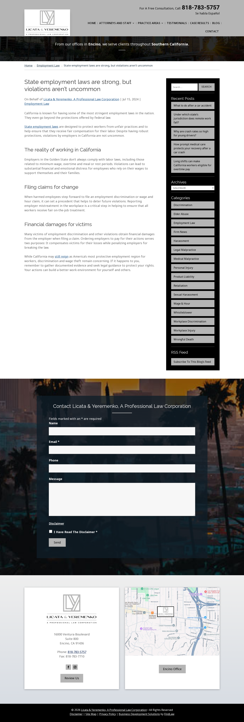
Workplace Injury (184, 330)
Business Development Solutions (139, 714)
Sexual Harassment (186, 294)
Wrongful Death (184, 339)
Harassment (181, 241)
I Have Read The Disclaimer (75, 532)
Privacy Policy (107, 714)
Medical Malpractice (186, 259)
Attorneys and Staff (115, 23)
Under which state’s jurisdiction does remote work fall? (192, 118)
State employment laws (41, 127)
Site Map (90, 714)
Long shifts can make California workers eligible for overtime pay (192, 165)
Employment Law (36, 104)
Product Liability (184, 276)
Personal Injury (183, 268)
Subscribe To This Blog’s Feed (192, 362)
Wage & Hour (182, 303)
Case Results (199, 23)
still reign (61, 256)
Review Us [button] (72, 678)
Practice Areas (149, 23)
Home (92, 23)
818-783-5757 (201, 7)
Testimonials (177, 23)
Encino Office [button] (172, 669)
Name (53, 423)
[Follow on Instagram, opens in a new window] (75, 667)
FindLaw (169, 714)
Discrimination (183, 205)
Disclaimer (56, 523)
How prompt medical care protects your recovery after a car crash (192, 148)
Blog (216, 23)
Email (54, 442)
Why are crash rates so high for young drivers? (191, 133)
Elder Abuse (181, 214)
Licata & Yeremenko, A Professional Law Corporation (81, 99)
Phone (53, 460)
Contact (212, 31)
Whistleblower (183, 312)
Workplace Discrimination (190, 321)
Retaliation (180, 285)
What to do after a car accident (192, 105)
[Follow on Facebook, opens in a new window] (68, 667)
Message (55, 479)
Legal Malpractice (185, 250)
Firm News (180, 232)
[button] (240, 698)
